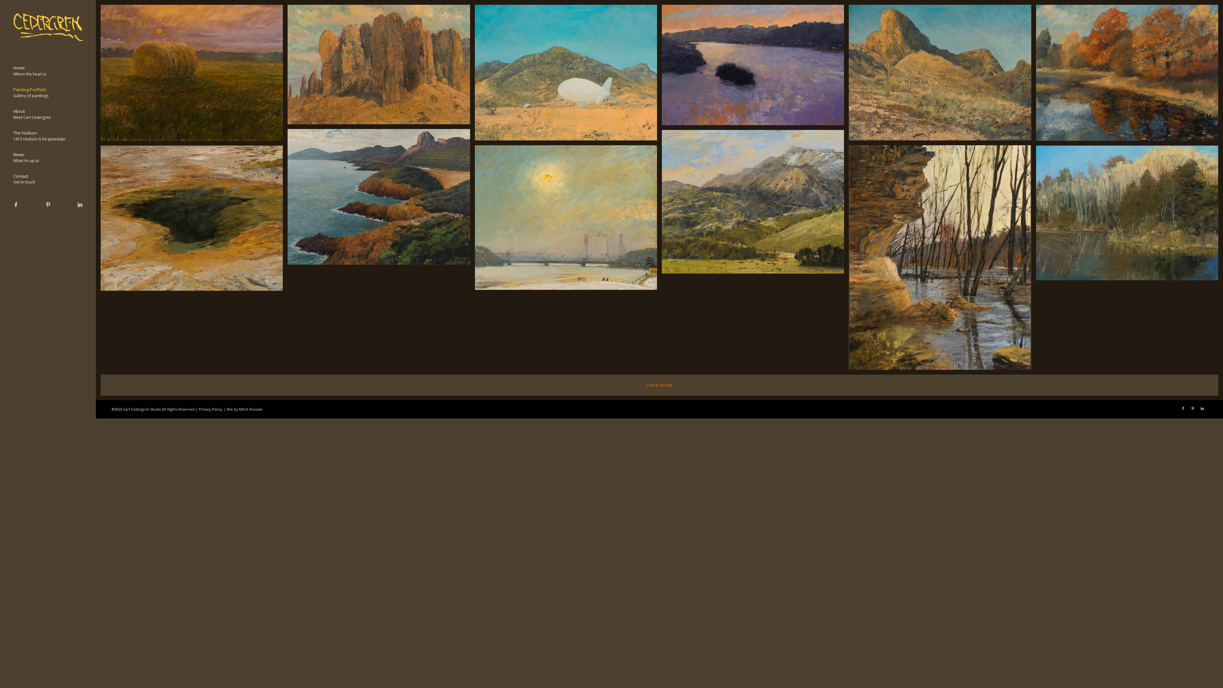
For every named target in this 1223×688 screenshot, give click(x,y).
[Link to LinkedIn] (80, 204)
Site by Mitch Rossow (244, 409)
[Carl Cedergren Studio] (48, 27)
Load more (659, 385)
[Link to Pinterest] (48, 204)
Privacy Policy (210, 409)
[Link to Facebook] (16, 204)
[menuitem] (47, 71)
